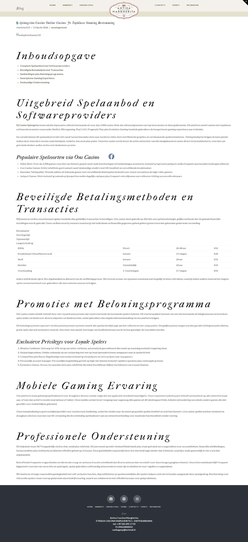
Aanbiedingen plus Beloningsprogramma (41, 74)
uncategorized (59, 27)
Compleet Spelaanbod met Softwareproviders (45, 65)
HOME (90, 507)
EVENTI (144, 507)
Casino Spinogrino (29, 125)
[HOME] (124, 11)
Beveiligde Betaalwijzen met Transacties (41, 70)
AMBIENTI (99, 507)
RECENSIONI (155, 507)
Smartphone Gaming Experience (37, 78)
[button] (245, 2)
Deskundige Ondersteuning (34, 82)
